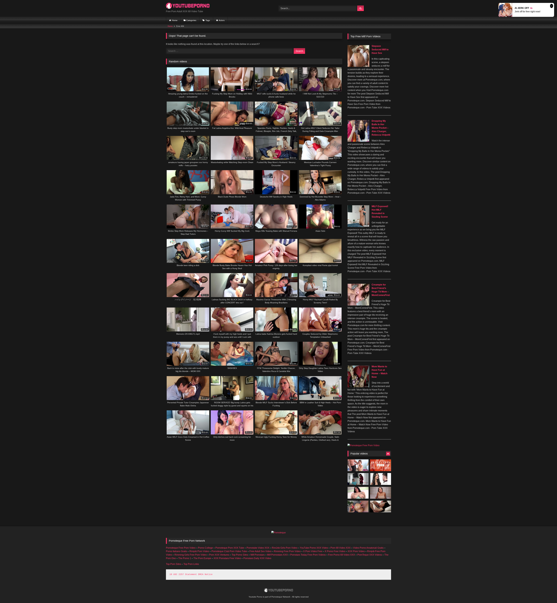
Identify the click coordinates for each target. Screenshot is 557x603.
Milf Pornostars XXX (277, 555)
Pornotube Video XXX (258, 548)
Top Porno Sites (240, 555)
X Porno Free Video (335, 551)
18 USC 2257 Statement (183, 574)
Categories (191, 20)
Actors (222, 20)
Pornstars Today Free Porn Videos (308, 555)
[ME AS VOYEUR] (380, 506)
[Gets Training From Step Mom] (358, 479)
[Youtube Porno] (187, 6)
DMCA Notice (205, 574)
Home (174, 20)
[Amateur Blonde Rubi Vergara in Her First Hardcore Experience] (358, 465)
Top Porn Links (191, 564)
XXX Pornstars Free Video (227, 558)
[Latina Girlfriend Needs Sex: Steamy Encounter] (380, 479)
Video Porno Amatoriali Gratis (368, 548)
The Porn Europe (202, 558)
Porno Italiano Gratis (176, 551)
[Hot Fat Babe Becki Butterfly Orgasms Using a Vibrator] (358, 493)
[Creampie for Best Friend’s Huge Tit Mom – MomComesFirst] (358, 304)
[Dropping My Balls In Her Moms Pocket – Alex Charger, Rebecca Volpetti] (358, 141)
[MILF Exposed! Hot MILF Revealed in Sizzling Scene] (358, 226)
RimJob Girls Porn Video (284, 548)
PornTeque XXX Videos (369, 555)
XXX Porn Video (356, 551)
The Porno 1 (184, 558)
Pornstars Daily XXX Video (257, 558)
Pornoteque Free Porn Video (181, 548)
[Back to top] (548, 594)
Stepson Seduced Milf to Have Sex (380, 49)
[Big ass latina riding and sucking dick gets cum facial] (358, 506)
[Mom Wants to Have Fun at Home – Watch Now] (358, 386)
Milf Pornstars (258, 555)
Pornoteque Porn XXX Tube (229, 548)
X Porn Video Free (312, 551)
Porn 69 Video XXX (340, 548)
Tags (208, 20)
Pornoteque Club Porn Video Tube (229, 551)
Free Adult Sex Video (260, 551)
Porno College (205, 548)
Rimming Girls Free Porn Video (190, 555)
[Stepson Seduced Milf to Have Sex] (358, 66)
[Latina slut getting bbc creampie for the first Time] (380, 493)
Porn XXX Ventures (219, 555)
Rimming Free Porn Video (287, 551)
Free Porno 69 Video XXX (341, 555)
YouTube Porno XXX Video (314, 548)
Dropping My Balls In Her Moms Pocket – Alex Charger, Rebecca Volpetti (381, 128)
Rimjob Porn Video (199, 551)
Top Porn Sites (173, 564)
